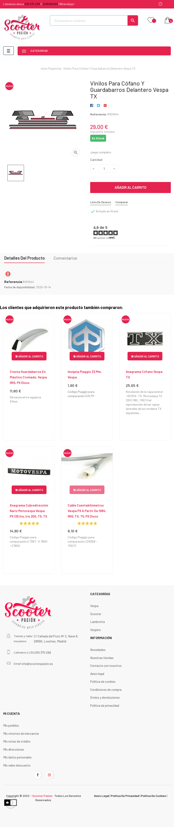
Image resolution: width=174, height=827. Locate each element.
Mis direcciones (13, 749)
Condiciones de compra (106, 689)
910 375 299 (32, 4)
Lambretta (97, 622)
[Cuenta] (160, 4)
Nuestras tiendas (102, 658)
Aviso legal (97, 674)
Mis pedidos (11, 725)
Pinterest (105, 106)
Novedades (97, 650)
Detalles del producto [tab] (24, 257)
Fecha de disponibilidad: (19, 287)
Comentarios (65, 257)
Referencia (13, 282)
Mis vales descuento (17, 765)
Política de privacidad (104, 705)
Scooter (95, 614)
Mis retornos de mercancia (21, 733)
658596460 (50, 4)
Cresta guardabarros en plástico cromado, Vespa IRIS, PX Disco (28, 377)
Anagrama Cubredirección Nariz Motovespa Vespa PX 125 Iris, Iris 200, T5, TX (29, 510)
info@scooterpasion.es (37, 664)
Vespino (95, 630)
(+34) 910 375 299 (39, 652)
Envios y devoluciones (105, 697)
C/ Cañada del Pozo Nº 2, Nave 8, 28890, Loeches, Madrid (56, 638)
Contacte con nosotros (106, 665)
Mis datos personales (17, 757)
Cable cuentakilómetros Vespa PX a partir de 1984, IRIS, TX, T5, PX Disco (87, 510)
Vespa (94, 606)
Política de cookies (102, 681)
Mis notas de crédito (17, 741)
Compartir (92, 106)
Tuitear (98, 106)
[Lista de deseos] (151, 20)
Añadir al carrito (130, 187)
